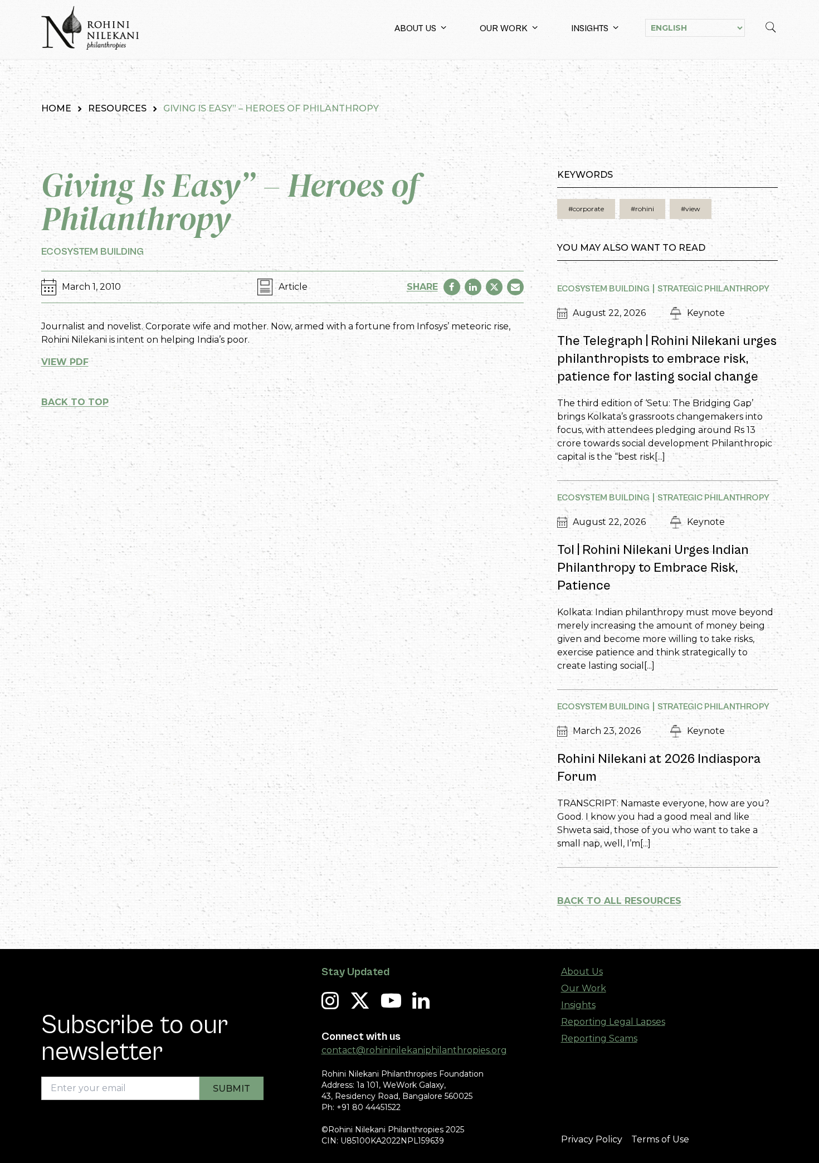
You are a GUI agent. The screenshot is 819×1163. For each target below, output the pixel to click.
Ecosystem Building (92, 251)
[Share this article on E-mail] (515, 287)
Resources (117, 108)
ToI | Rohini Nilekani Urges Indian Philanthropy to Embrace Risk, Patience (653, 567)
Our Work (504, 28)
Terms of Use (660, 1139)
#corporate (586, 209)
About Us (415, 28)
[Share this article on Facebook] (451, 287)
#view (690, 209)
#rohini (642, 209)
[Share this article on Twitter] (494, 287)
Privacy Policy (591, 1139)
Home (56, 108)
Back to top (75, 402)
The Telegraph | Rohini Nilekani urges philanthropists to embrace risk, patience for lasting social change (667, 359)
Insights (589, 28)
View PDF (65, 362)
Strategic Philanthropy (713, 288)
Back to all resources (619, 901)
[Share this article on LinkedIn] (473, 287)
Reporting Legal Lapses (613, 1021)
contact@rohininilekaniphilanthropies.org (414, 1050)
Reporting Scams (599, 1038)
